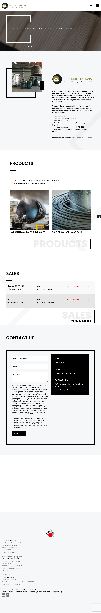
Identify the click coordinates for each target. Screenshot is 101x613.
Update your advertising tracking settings (46, 592)
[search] (90, 5)
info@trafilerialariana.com (65, 373)
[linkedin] (3, 595)
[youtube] (7, 595)
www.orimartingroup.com (12, 557)
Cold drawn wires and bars (67, 232)
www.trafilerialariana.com (82, 138)
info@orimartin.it (8, 552)
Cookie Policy (7, 592)
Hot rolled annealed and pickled (27, 232)
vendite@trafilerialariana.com (78, 286)
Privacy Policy (21, 592)
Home (10, 47)
